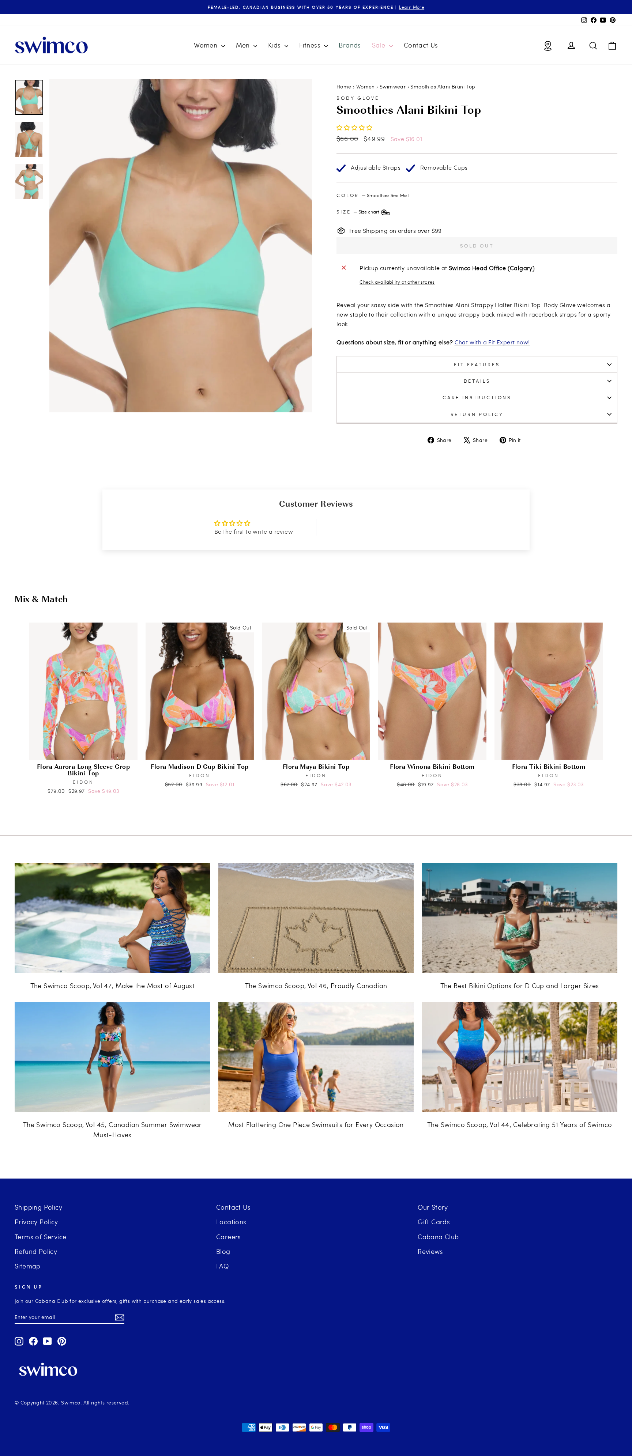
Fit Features (477, 364)
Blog (223, 1251)
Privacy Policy (36, 1221)
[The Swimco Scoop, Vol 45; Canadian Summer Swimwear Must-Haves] (112, 1057)
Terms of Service (40, 1236)
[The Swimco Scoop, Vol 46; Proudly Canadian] (316, 918)
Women (206, 44)
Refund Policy (36, 1251)
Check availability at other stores (397, 282)
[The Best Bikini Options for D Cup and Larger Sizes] (519, 918)
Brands (350, 44)
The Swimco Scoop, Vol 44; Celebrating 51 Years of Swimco (519, 1124)
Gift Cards (434, 1221)
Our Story (433, 1206)
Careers (228, 1236)
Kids (275, 44)
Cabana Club (438, 1236)
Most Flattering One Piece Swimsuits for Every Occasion (316, 1124)
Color (372, 195)
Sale (379, 44)
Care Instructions (477, 397)
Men (244, 44)
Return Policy (477, 414)
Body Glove (357, 98)
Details (477, 381)
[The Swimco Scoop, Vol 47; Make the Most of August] (112, 918)
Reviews (430, 1251)
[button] (354, 127)
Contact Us (421, 44)
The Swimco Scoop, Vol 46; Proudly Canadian (316, 985)
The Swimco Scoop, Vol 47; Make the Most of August (112, 985)
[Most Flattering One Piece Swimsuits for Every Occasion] (316, 1057)
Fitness (310, 44)
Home (343, 86)
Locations (231, 1221)
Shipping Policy (38, 1206)
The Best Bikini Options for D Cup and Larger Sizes (519, 985)
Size (358, 211)
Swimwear (393, 86)
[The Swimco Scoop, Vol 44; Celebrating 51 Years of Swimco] (519, 1057)
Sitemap (28, 1265)
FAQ (222, 1265)
